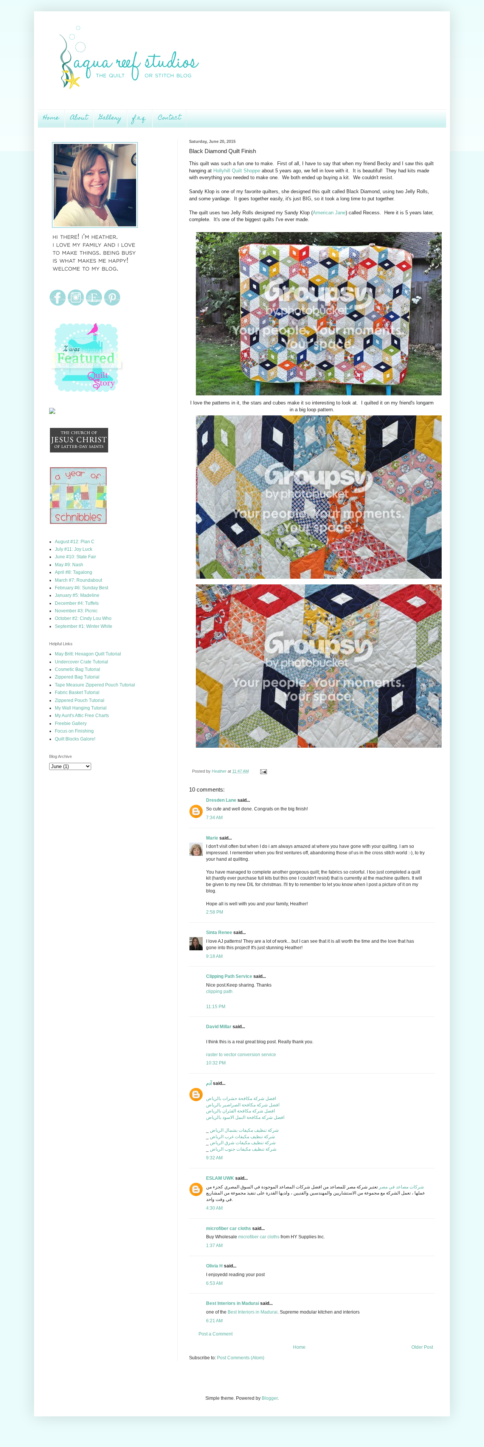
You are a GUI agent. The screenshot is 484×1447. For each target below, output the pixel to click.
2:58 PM (214, 912)
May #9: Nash (69, 564)
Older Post (422, 1347)
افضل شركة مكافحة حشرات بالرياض (241, 1098)
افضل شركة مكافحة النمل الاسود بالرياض (245, 1117)
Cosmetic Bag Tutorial (77, 669)
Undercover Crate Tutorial (81, 662)
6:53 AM (214, 1283)
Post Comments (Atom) (240, 1357)
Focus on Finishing (74, 731)
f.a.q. (140, 118)
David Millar (218, 1026)
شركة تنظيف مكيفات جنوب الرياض (243, 1149)
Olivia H (214, 1266)
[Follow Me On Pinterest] (112, 304)
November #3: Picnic (76, 611)
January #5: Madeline (77, 595)
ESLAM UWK (220, 1178)
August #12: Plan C (75, 541)
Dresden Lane (221, 800)
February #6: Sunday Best (81, 587)
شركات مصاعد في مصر (401, 1187)
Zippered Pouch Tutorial (79, 700)
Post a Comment (216, 1334)
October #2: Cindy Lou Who (83, 618)
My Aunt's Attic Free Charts (82, 715)
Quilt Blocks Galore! (75, 739)
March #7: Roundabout (78, 580)
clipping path (219, 991)
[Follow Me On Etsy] (93, 304)
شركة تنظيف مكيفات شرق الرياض (243, 1142)
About (79, 118)
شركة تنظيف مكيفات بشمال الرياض (244, 1130)
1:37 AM (214, 1245)
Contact (169, 118)
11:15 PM (215, 1006)
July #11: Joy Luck (73, 549)
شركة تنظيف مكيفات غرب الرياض (242, 1136)
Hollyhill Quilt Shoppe (236, 171)
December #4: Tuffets (77, 603)
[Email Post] (262, 771)
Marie (212, 838)
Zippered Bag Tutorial (77, 677)
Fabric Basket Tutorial (77, 692)
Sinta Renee (219, 932)
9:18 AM (214, 956)
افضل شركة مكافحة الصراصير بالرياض (242, 1105)
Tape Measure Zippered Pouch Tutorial (95, 685)
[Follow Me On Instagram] (75, 304)
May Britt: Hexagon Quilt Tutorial (88, 654)
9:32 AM (214, 1157)
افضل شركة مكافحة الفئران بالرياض (240, 1111)
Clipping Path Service (229, 976)
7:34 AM (214, 817)
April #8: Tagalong (73, 572)
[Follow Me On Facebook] (57, 304)
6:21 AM (214, 1320)
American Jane (329, 212)
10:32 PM (216, 1063)
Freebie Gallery (71, 723)
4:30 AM (214, 1208)
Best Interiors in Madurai (232, 1303)
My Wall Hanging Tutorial (81, 708)
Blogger (270, 1398)
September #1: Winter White (83, 626)
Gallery (110, 118)
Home (51, 118)
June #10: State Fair (75, 556)
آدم (209, 1083)
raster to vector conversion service (241, 1054)
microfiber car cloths (228, 1228)
